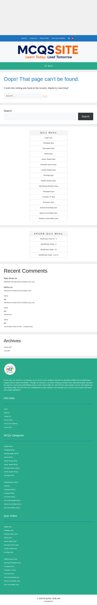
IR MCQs (7, 486)
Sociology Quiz (48, 175)
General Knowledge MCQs (12, 500)
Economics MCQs (9, 497)
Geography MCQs (9, 489)
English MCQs (8, 446)
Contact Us (33, 38)
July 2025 (7, 351)
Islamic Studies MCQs (11, 464)
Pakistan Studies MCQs (11, 453)
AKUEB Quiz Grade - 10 (48, 249)
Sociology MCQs (9, 475)
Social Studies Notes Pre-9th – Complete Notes (18, 326)
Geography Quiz (48, 191)
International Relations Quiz (48, 186)
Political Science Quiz (48, 181)
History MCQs (8, 457)
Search (8, 110)
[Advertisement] (48, 17)
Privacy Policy (44, 38)
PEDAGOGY (8, 314)
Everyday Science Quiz (48, 164)
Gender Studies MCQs (11, 471)
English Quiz (48, 138)
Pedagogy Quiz (48, 143)
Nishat (6, 296)
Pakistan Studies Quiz (11, 534)
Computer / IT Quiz (48, 197)
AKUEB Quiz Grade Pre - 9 (48, 239)
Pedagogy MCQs (9, 450)
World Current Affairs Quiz (48, 213)
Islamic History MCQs (11, 461)
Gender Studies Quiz (48, 170)
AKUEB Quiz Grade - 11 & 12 (48, 255)
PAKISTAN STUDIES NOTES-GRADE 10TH (17, 290)
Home (6, 409)
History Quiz (48, 154)
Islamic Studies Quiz (48, 159)
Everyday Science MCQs (12, 468)
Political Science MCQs (11, 482)
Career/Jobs (8, 427)
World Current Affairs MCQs (12, 504)
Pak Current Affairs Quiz (11, 584)
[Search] (44, 96)
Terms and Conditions (58, 38)
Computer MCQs (9, 493)
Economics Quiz (48, 202)
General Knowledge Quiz (48, 208)
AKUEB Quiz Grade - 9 (48, 244)
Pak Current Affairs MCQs (12, 507)
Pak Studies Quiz (48, 148)
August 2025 (8, 347)
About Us (24, 38)
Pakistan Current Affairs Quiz (48, 218)
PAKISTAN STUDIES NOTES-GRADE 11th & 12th (19, 282)
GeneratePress (48, 601)
